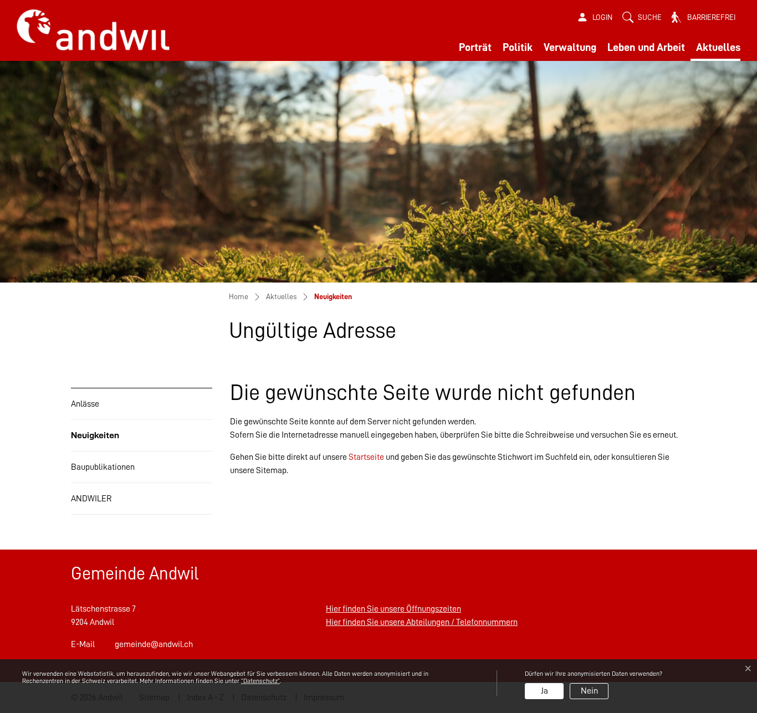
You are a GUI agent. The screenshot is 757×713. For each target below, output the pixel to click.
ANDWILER (91, 498)
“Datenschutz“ (260, 681)
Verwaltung (570, 47)
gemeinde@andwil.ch (154, 644)
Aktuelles (718, 47)
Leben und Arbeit (646, 47)
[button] (642, 17)
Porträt (475, 47)
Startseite (366, 457)
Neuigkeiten (97, 440)
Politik (518, 47)
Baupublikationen (103, 467)
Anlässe (85, 403)
